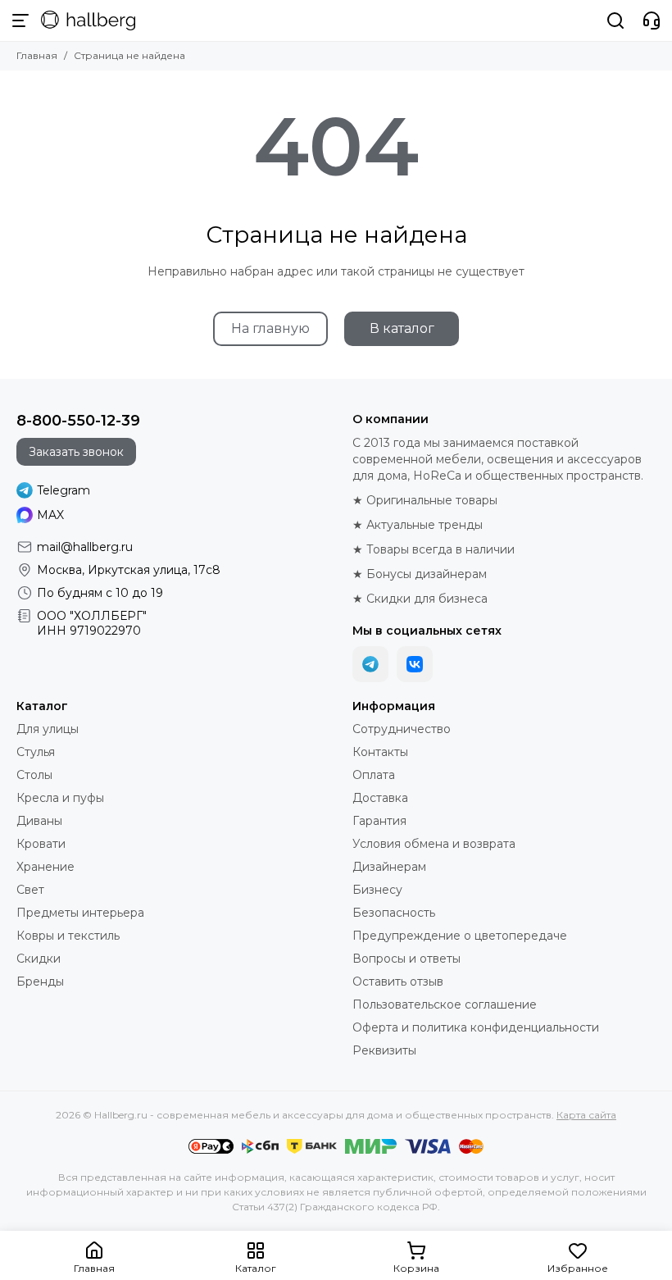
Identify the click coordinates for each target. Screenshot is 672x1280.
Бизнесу (377, 889)
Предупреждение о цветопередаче (459, 935)
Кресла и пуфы (60, 797)
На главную (270, 328)
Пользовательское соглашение (444, 1004)
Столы (34, 775)
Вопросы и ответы (406, 958)
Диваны (39, 820)
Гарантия (379, 820)
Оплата (373, 775)
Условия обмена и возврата (433, 843)
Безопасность (393, 912)
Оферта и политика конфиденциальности (475, 1027)
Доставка (380, 797)
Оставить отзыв (397, 981)
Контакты (380, 752)
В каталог (402, 328)
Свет (30, 889)
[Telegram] (370, 664)
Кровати (41, 843)
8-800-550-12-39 (78, 421)
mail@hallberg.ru (85, 547)
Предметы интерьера (80, 912)
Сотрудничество (401, 729)
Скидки (38, 958)
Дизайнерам (389, 866)
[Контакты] (651, 20)
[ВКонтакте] (415, 664)
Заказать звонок (76, 451)
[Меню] (20, 20)
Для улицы (47, 729)
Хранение (45, 866)
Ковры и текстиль (68, 935)
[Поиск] (615, 20)
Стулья (35, 752)
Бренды (40, 981)
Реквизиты (384, 1050)
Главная (36, 55)
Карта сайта (586, 1115)
